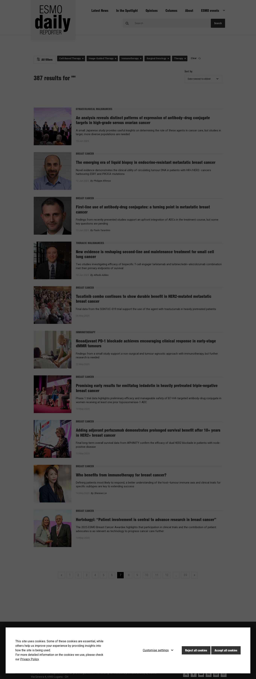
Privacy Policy (29, 659)
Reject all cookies (196, 650)
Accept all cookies (226, 650)
